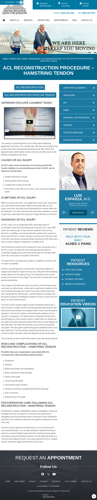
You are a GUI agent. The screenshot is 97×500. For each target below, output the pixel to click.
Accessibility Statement (48, 486)
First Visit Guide (73, 270)
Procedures (34, 59)
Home (4, 20)
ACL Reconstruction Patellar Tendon (30, 95)
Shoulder (69, 95)
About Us (14, 20)
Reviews (78, 229)
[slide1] (89, 52)
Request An (48, 457)
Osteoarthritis (72, 140)
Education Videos (78, 302)
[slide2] (92, 52)
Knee (25, 59)
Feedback (56, 481)
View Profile (78, 213)
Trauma (67, 125)
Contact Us (87, 20)
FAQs (74, 20)
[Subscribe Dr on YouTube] (54, 474)
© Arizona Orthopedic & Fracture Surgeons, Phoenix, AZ (49, 491)
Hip (65, 103)
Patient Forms (72, 275)
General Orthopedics (76, 117)
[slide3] (95, 52)
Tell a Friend (71, 481)
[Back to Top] (94, 496)
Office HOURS (86, 5)
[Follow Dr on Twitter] (48, 474)
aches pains (78, 240)
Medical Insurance (75, 284)
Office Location (65, 5)
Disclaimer (20, 481)
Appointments (61, 20)
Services (28, 20)
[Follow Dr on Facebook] (43, 474)
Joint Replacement (74, 88)
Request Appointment (46, 5)
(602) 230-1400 (67, 13)
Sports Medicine (73, 132)
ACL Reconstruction (51, 59)
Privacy (32, 481)
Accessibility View (12, 2)
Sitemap (44, 481)
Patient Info (44, 20)
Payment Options (74, 279)
